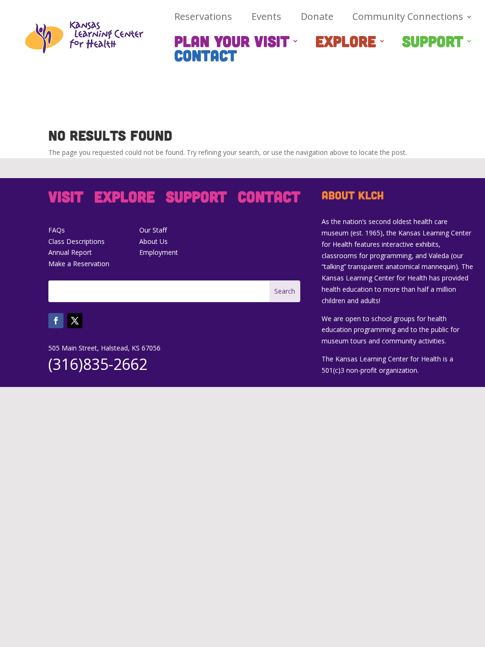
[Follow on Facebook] (55, 320)
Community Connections (407, 18)
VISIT (65, 198)
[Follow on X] (74, 320)
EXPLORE (345, 42)
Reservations (203, 18)
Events (266, 18)
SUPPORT (432, 42)
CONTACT (205, 57)
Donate (317, 18)
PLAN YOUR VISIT (231, 42)
